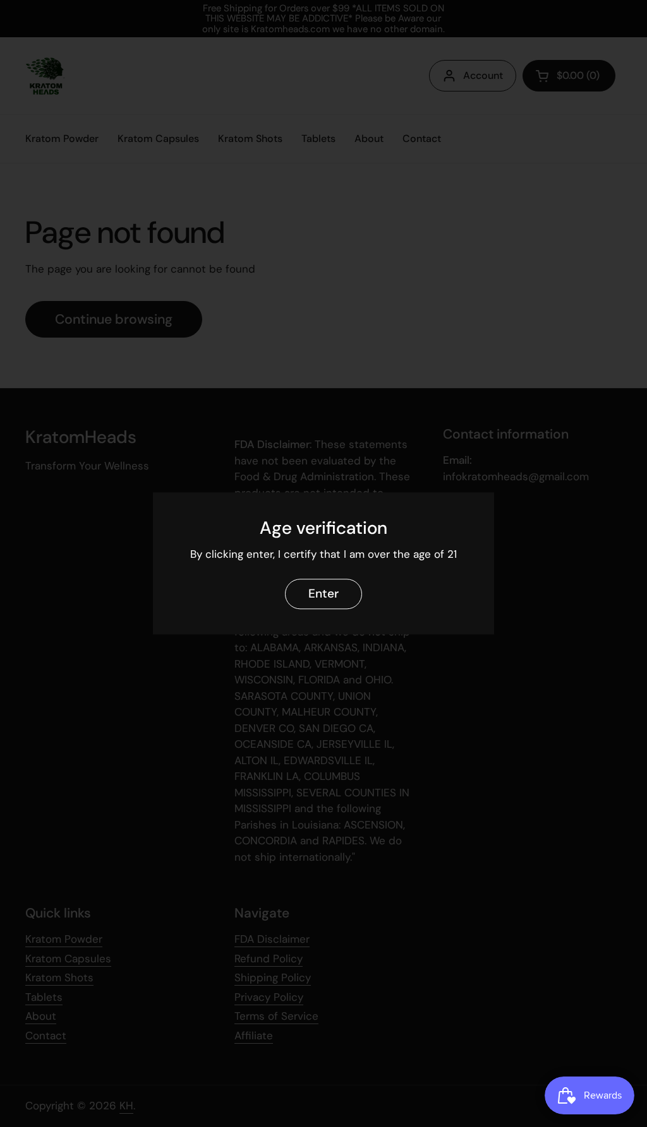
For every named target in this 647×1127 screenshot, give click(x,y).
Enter (323, 594)
